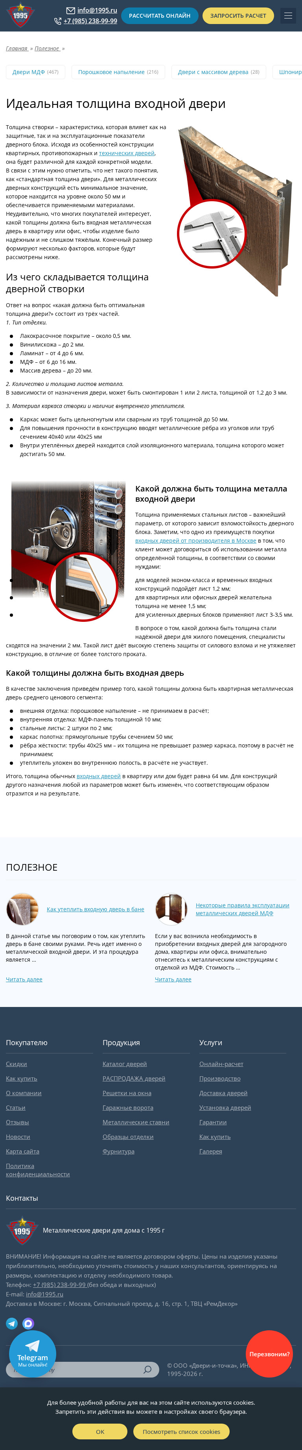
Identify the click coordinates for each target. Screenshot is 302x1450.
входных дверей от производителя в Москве (195, 540)
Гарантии (213, 1122)
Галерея (210, 1151)
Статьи (16, 1107)
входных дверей (99, 776)
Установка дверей (225, 1107)
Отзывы (17, 1122)
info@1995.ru (97, 10)
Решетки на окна (127, 1093)
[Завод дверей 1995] (20, 15)
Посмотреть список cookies (181, 1431)
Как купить (21, 1078)
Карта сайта (22, 1151)
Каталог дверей (125, 1064)
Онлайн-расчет (221, 1064)
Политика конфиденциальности (38, 1170)
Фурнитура (118, 1151)
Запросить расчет (238, 15)
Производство (220, 1078)
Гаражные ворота (128, 1107)
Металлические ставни (136, 1122)
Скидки (16, 1064)
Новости (18, 1136)
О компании (24, 1093)
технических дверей (127, 153)
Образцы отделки (128, 1136)
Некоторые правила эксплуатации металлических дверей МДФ (242, 909)
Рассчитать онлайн (160, 15)
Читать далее (24, 979)
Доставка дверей (223, 1093)
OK (100, 1431)
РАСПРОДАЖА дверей (134, 1078)
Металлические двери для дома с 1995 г (104, 1230)
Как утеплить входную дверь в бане (95, 909)
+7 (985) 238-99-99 (90, 21)
